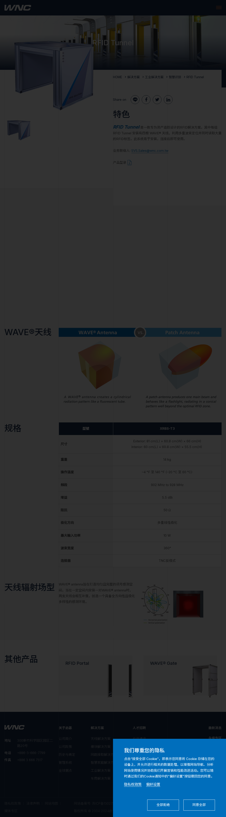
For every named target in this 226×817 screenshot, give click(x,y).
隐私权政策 (133, 784)
